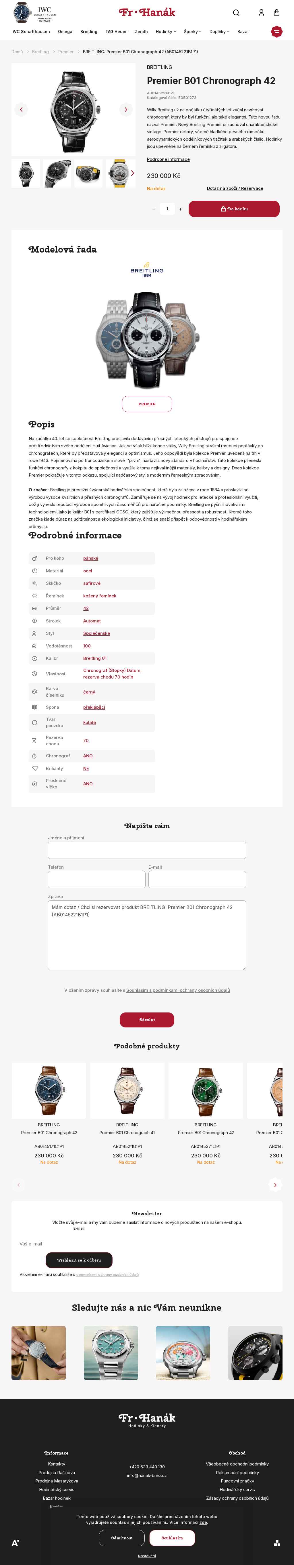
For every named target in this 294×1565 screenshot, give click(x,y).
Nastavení (147, 1555)
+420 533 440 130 (147, 1467)
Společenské (96, 633)
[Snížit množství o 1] (153, 209)
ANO (88, 755)
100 (87, 646)
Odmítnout (122, 1538)
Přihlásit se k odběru (79, 1260)
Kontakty (56, 1464)
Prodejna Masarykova (56, 1481)
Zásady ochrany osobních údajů (237, 1498)
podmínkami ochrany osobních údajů (107, 1274)
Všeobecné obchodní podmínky (237, 1464)
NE (86, 768)
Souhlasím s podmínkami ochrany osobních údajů (178, 990)
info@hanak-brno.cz (147, 1475)
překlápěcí (94, 707)
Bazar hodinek (57, 1498)
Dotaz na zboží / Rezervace (235, 188)
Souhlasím (172, 1538)
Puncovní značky (237, 1481)
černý (89, 692)
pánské (90, 558)
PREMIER (147, 404)
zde (203, 1522)
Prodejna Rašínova (56, 1472)
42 (86, 608)
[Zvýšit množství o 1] (180, 209)
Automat (92, 621)
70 (86, 740)
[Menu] (277, 31)
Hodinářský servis (56, 1489)
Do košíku (237, 209)
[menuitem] (32, 31)
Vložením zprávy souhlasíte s (147, 990)
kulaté (89, 722)
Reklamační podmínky (237, 1472)
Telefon (56, 867)
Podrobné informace (168, 159)
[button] (21, 109)
